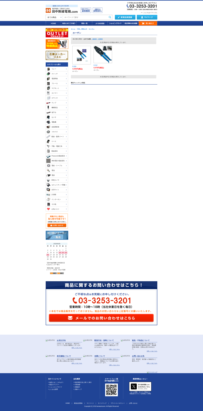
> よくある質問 (53, 389)
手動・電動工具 (82, 29)
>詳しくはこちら (76, 348)
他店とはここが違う (68, 23)
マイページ (90, 403)
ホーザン (91, 29)
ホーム (73, 29)
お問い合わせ (133, 403)
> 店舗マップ (77, 389)
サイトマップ (102, 403)
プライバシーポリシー (118, 403)
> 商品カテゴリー (53, 384)
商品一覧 (84, 23)
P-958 (74, 66)
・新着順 (100, 39)
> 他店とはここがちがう (55, 382)
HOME (53, 23)
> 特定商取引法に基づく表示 (82, 382)
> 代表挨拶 (76, 384)
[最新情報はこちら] (140, 390)
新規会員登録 (78, 403)
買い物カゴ (148, 23)
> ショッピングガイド (55, 387)
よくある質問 (99, 23)
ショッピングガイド (115, 23)
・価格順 (94, 39)
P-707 (96, 65)
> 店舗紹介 (76, 387)
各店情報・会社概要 (131, 23)
